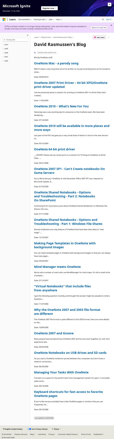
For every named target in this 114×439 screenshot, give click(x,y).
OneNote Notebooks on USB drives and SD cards (70, 353)
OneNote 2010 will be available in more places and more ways (71, 128)
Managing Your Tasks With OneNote (61, 372)
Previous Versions (20, 434)
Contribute (42, 434)
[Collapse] (28, 35)
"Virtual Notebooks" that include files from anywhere (62, 288)
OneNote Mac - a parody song (56, 63)
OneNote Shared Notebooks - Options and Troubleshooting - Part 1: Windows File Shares (68, 222)
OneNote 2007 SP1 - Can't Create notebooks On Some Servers (69, 171)
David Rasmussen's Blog (62, 37)
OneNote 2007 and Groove (54, 333)
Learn (36, 37)
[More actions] (109, 37)
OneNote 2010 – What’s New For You (61, 106)
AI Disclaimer (7, 434)
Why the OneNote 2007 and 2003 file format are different (67, 312)
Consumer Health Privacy (67, 434)
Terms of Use (86, 434)
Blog (32, 434)
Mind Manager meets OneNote (57, 267)
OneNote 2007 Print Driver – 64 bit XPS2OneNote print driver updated (70, 85)
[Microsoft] (4, 19)
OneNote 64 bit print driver (54, 149)
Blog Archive (46, 37)
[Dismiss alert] (109, 4)
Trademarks (97, 434)
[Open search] (103, 19)
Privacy (51, 434)
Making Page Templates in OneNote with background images (65, 245)
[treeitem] (15, 45)
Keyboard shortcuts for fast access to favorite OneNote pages (68, 394)
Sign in (108, 19)
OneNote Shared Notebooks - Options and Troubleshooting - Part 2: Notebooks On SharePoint (64, 196)
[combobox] (15, 40)
